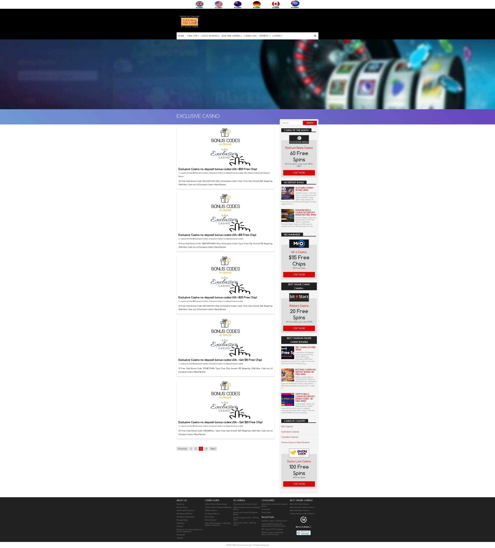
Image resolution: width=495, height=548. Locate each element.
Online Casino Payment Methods (218, 507)
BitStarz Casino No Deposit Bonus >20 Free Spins (305, 372)
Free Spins (266, 509)
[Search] (315, 35)
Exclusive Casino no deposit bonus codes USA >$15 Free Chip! (217, 235)
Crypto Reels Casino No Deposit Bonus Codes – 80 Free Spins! (305, 397)
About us (180, 504)
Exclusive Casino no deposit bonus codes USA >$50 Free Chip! (218, 169)
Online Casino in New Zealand (295, 442)
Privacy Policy (182, 507)
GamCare (180, 523)
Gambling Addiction (184, 514)
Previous (182, 448)
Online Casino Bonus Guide (216, 504)
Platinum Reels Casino (299, 147)
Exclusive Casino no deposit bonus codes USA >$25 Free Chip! (218, 297)
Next (213, 448)
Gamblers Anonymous (186, 517)
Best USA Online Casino (299, 504)
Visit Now (299, 172)
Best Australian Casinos (299, 510)
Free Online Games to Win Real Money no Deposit (217, 524)
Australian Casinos (290, 431)
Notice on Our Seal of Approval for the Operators (189, 530)
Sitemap (180, 538)
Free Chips (209, 517)
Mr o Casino (299, 252)
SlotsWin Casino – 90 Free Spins (304, 189)
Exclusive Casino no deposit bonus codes (226, 173)
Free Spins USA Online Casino (245, 504)
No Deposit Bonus (212, 514)
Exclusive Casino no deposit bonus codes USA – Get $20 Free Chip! (220, 422)
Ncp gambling (182, 520)
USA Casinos (287, 426)
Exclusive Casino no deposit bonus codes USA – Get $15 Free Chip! (220, 359)
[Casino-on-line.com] (189, 27)
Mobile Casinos (211, 510)
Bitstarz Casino (299, 305)
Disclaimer (181, 535)
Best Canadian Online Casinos (302, 507)
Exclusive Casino (201, 173)
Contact (180, 526)
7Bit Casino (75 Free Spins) (305, 348)
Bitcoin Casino (210, 520)
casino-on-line (186, 173)
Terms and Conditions (185, 510)
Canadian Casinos (289, 437)
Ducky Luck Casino (299, 461)
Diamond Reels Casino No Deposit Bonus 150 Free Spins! (305, 212)
